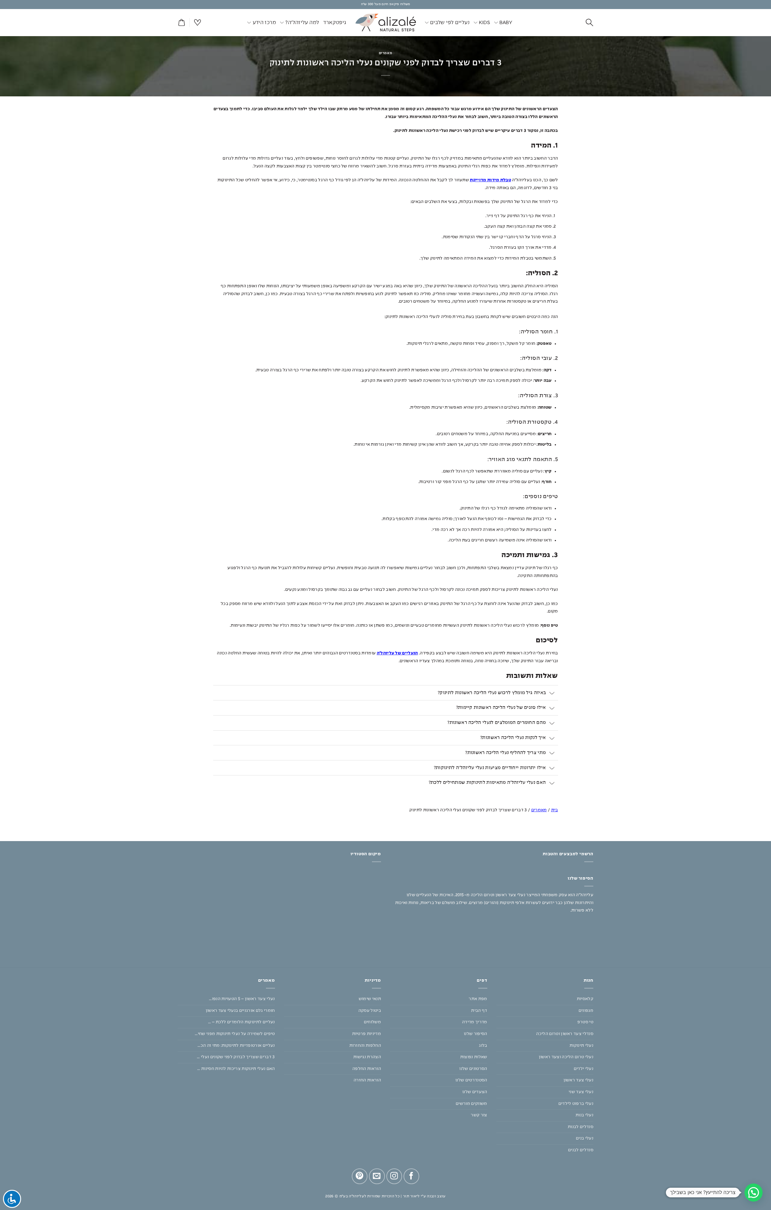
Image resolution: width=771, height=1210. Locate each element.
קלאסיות (585, 999)
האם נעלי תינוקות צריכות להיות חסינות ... (236, 1069)
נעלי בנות (584, 1115)
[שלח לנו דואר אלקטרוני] (377, 1176)
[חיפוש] (589, 22)
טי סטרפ (585, 1022)
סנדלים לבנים (580, 1150)
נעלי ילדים (583, 1069)
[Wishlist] (197, 22)
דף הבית (479, 1011)
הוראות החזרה (367, 1080)
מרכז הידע (264, 22)
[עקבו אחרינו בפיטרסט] (359, 1176)
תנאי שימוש (370, 999)
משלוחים (372, 1022)
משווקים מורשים (471, 1104)
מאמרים (385, 53)
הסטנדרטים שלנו (471, 1080)
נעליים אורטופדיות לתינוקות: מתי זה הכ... (236, 1045)
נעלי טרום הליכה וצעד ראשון (566, 1057)
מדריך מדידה (474, 1022)
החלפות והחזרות (365, 1045)
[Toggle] (552, 693)
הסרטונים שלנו (473, 1069)
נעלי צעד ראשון (578, 1080)
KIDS (484, 22)
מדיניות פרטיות (366, 1034)
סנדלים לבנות (580, 1127)
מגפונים (586, 1011)
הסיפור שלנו (475, 1034)
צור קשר (479, 1115)
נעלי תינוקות (581, 1045)
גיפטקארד (334, 22)
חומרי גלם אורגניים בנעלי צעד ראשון (240, 1011)
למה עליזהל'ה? (302, 22)
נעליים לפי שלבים (450, 22)
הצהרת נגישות (367, 1057)
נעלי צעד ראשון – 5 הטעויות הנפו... (242, 999)
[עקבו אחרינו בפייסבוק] (411, 1176)
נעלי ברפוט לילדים (575, 1104)
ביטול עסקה (369, 1011)
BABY (505, 22)
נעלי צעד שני (581, 1092)
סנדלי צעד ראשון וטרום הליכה (564, 1034)
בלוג (483, 1045)
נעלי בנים (584, 1138)
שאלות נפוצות (473, 1057)
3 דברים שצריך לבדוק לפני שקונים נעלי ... (236, 1057)
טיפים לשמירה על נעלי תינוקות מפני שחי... (235, 1034)
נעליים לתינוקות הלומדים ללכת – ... (241, 1022)
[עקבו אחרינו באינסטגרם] (394, 1176)
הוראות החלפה (366, 1069)
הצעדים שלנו (474, 1092)
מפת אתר (478, 999)
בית (554, 810)
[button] (181, 22)
